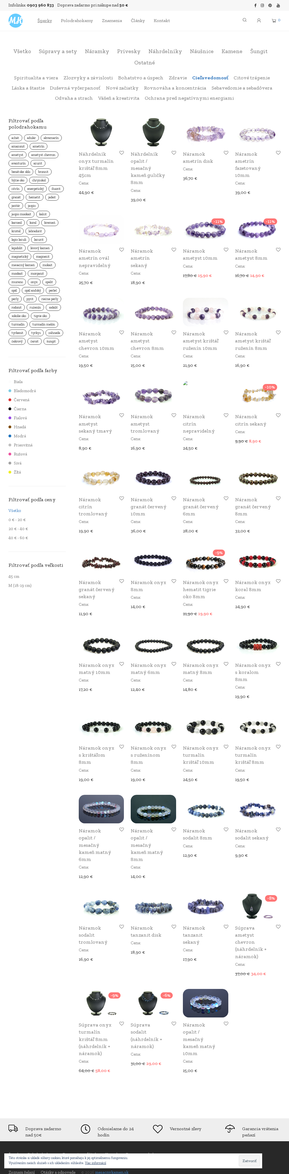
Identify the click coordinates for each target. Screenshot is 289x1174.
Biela (18, 381)
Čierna (20, 408)
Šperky (45, 20)
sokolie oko (19, 316)
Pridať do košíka (92, 192)
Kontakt (162, 20)
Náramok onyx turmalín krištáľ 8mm (253, 755)
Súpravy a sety (58, 51)
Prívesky (129, 51)
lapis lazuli (19, 240)
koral (33, 223)
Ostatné (144, 62)
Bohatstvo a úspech (140, 78)
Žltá (17, 472)
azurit (38, 163)
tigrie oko (40, 316)
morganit (37, 273)
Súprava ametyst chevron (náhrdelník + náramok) (250, 942)
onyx (34, 282)
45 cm (13, 576)
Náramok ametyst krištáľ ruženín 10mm (200, 341)
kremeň (49, 223)
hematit (34, 197)
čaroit (34, 341)
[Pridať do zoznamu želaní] (121, 153)
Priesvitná (23, 445)
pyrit (30, 299)
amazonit (18, 146)
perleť (53, 290)
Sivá (17, 463)
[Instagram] (262, 5)
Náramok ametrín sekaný (142, 258)
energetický (35, 189)
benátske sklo (21, 172)
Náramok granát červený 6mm (201, 506)
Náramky (97, 51)
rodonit (17, 307)
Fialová (20, 417)
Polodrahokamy (77, 20)
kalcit (43, 214)
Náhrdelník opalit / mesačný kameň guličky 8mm (148, 168)
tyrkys (36, 333)
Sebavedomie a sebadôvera (242, 88)
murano (17, 282)
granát (16, 197)
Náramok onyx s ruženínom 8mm (148, 755)
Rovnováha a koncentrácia (175, 88)
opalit (49, 282)
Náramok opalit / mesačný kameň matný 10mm (199, 1039)
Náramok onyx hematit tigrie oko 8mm (200, 589)
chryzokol (39, 180)
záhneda (54, 333)
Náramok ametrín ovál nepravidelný (95, 258)
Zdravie (178, 78)
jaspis (32, 206)
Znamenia (112, 20)
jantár (16, 206)
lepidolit (17, 248)
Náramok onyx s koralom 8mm (253, 672)
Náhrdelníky (165, 51)
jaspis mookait (21, 214)
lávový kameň (40, 248)
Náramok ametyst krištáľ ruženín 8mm (253, 341)
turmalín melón (43, 324)
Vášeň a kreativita (118, 98)
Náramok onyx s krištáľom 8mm (96, 755)
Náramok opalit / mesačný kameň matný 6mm (95, 845)
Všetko (22, 51)
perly (15, 299)
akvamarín (51, 138)
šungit (51, 341)
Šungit (259, 51)
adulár (31, 138)
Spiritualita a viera (36, 78)
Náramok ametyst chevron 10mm (96, 341)
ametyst (17, 155)
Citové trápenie (252, 78)
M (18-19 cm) (20, 585)
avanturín (19, 163)
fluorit (56, 189)
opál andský (33, 290)
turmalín (18, 324)
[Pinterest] (270, 5)
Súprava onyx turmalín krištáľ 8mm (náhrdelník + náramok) (95, 1039)
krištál (16, 231)
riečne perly (49, 299)
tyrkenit (17, 333)
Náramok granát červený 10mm (149, 506)
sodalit (53, 307)
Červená (21, 399)
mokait (47, 265)
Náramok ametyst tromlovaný (145, 423)
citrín (15, 189)
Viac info (241, 973)
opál (14, 290)
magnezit (43, 257)
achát (15, 138)
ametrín (38, 146)
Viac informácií (95, 1163)
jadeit (52, 197)
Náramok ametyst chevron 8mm (147, 341)
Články (138, 20)
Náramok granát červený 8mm (253, 506)
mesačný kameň (23, 265)
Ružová (20, 454)
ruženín (35, 307)
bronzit (43, 172)
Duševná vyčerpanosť (75, 88)
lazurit (39, 240)
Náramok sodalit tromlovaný (93, 935)
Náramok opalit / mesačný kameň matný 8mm (147, 845)
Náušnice (202, 51)
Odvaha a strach (74, 98)
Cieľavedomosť (210, 78)
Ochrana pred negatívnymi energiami (189, 98)
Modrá (20, 436)
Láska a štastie (28, 88)
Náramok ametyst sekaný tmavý (95, 423)
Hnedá (20, 426)
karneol (17, 223)
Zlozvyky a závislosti (88, 78)
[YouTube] (279, 5)
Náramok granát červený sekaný (97, 589)
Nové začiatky (122, 88)
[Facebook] (255, 5)
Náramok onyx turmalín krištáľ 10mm (200, 755)
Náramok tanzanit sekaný (194, 935)
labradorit (35, 231)
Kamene (232, 51)
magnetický (20, 257)
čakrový (17, 341)
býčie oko (18, 180)
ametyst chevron (43, 155)
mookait (17, 273)
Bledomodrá (25, 390)
